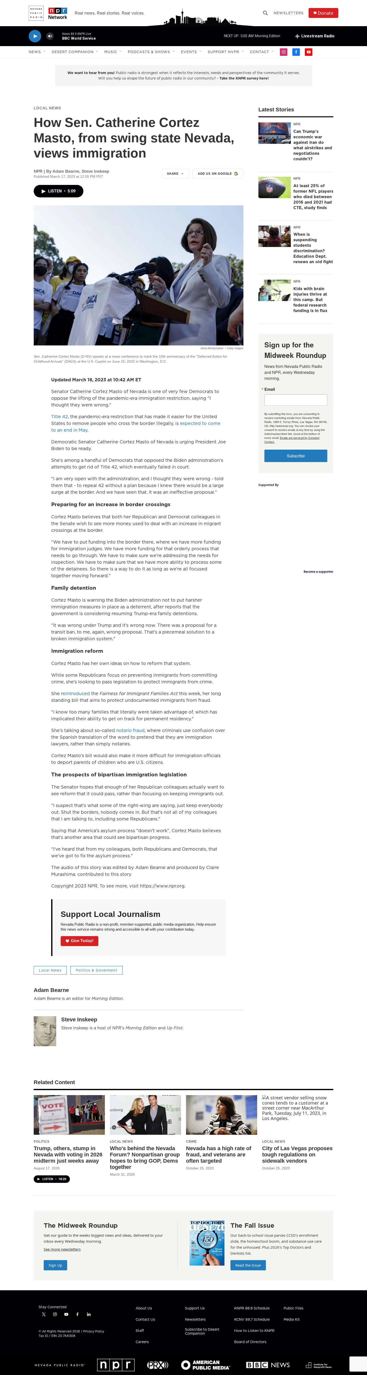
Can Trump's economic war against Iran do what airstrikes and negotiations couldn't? (312, 145)
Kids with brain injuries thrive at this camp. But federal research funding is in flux (310, 299)
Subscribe (296, 456)
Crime (191, 1141)
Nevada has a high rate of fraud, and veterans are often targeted (218, 1154)
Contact (259, 51)
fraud (130, 730)
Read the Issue (248, 1265)
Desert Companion (73, 51)
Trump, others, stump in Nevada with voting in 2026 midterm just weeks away (68, 1154)
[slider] (58, 36)
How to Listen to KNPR (254, 1331)
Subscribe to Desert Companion (202, 1332)
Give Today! (82, 941)
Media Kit (292, 1320)
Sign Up (55, 1265)
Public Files (293, 1308)
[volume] (50, 36)
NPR (296, 124)
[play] (35, 36)
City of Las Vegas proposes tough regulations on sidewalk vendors (297, 1154)
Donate (325, 13)
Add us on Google (215, 173)
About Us (144, 1308)
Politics (41, 1141)
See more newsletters (62, 1249)
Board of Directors (250, 1342)
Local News (47, 108)
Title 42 (59, 416)
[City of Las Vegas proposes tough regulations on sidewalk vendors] (297, 1115)
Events (189, 51)
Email (269, 389)
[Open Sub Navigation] (45, 52)
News (35, 51)
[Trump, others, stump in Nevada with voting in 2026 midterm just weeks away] (69, 1115)
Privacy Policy (93, 1331)
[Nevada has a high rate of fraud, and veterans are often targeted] (221, 1115)
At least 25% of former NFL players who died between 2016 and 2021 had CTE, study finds (313, 196)
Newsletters (289, 12)
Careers (142, 1342)
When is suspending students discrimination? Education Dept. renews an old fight (313, 248)
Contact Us (145, 1320)
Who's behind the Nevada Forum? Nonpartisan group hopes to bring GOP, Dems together (145, 1157)
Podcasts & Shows (149, 51)
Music (110, 51)
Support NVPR (223, 51)
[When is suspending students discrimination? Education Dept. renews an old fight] (274, 236)
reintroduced (75, 693)
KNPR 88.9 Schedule (252, 1308)
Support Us (195, 1308)
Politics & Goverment (96, 970)
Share (173, 173)
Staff (140, 1331)
